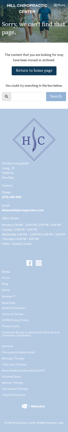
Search (56, 96)
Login (61, 422)
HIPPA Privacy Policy (15, 320)
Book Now (8, 303)
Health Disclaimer (13, 308)
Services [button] (7, 296)
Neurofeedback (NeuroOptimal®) (23, 370)
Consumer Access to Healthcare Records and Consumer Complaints (30, 333)
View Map (8, 177)
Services (7, 346)
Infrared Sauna (11, 376)
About (6, 290)
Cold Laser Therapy (14, 364)
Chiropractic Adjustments (18, 352)
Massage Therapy (13, 358)
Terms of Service (12, 314)
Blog (5, 284)
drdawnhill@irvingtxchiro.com (23, 210)
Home (6, 278)
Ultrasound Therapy (15, 389)
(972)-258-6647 (12, 197)
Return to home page (34, 70)
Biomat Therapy (12, 382)
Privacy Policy (11, 326)
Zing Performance (14, 395)
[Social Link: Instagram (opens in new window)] (39, 263)
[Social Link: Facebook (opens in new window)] (29, 263)
